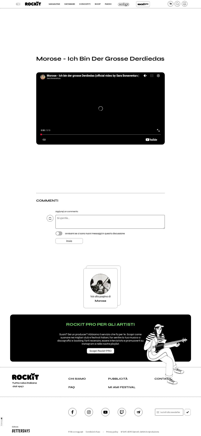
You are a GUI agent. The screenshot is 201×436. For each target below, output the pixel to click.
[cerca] (177, 4)
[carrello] (170, 4)
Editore (14, 428)
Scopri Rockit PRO (101, 351)
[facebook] (72, 412)
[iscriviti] (188, 412)
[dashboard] (184, 4)
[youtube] (105, 412)
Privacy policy (112, 432)
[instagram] (89, 412)
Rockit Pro (143, 4)
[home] (33, 4)
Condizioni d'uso (93, 432)
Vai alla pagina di (100, 298)
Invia (69, 241)
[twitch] (122, 412)
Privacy (2, 422)
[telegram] (138, 412)
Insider (124, 4)
